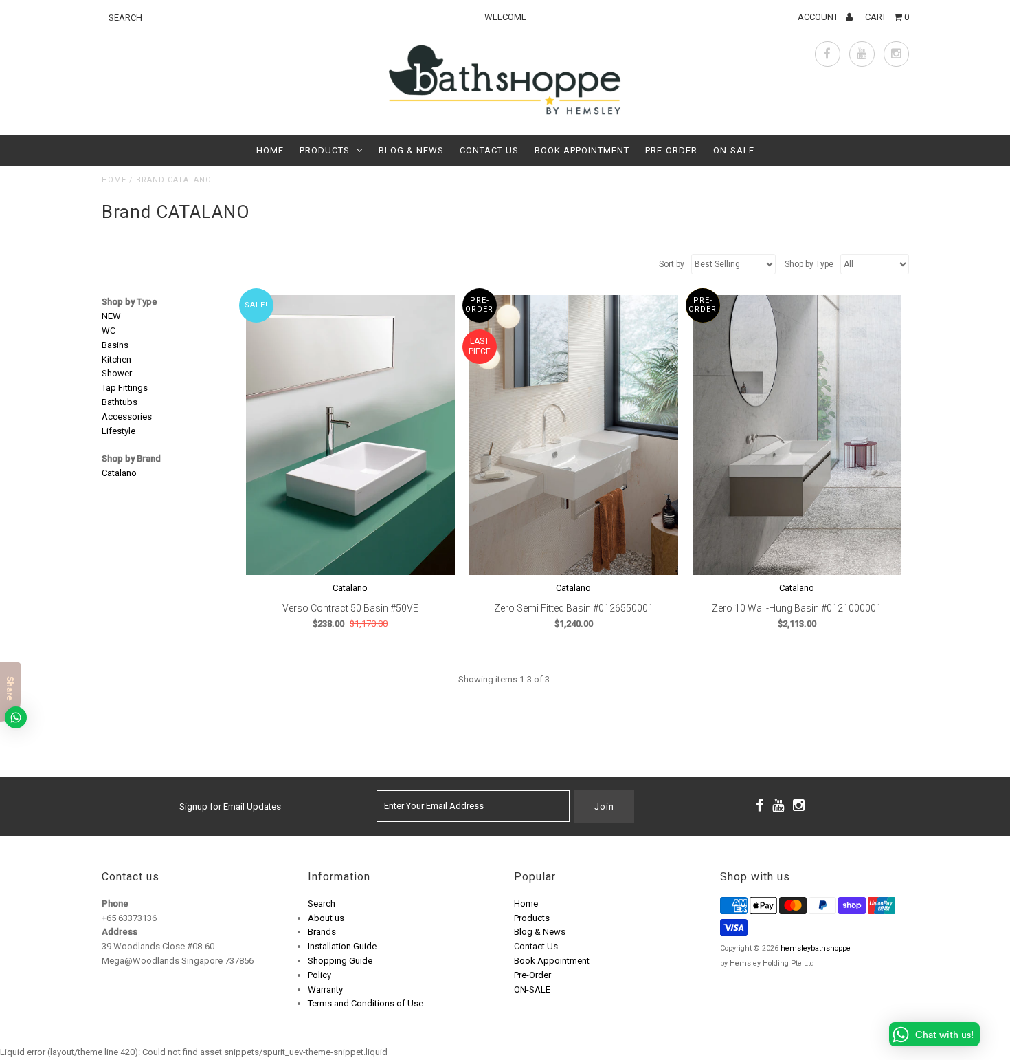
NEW (111, 316)
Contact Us (489, 150)
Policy (319, 975)
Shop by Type (129, 301)
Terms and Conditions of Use (365, 1003)
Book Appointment (582, 150)
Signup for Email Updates (230, 806)
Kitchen (116, 359)
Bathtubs (119, 402)
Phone (115, 903)
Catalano (119, 473)
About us (326, 918)
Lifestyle (118, 431)
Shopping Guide (340, 960)
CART (887, 17)
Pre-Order (671, 150)
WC (108, 330)
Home (270, 150)
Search (321, 903)
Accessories (127, 416)
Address (119, 932)
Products (325, 150)
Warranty (325, 989)
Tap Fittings (125, 387)
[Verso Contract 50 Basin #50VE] (351, 434)
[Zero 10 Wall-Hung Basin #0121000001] (797, 434)
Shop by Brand (131, 458)
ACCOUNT (819, 17)
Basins (115, 345)
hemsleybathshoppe (816, 948)
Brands (322, 932)
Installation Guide (342, 946)
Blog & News (411, 150)
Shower (117, 373)
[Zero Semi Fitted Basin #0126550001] (574, 434)
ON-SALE (733, 150)
